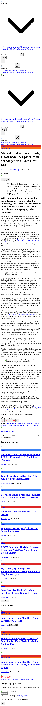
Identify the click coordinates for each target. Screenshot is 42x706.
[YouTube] (4, 678)
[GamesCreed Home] (8, 2)
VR (32, 47)
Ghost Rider (34, 425)
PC (2, 70)
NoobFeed (26, 679)
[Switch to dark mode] (4, 57)
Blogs (12, 49)
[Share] (17, 420)
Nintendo (26, 47)
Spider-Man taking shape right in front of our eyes (21, 408)
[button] (2, 51)
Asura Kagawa (5, 519)
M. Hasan (4, 578)
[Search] (22, 54)
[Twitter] (2, 678)
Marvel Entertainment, (19, 423)
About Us (4, 679)
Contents (4, 180)
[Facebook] (6, 678)
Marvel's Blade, (25, 425)
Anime (16, 49)
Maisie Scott (14, 170)
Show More (5, 601)
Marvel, (9, 423)
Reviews (7, 49)
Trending (30, 49)
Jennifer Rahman (6, 483)
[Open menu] (3, 61)
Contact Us (10, 679)
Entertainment (22, 49)
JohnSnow (4, 464)
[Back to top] (3, 703)
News (3, 49)
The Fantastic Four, (13, 425)
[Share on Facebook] (2, 420)
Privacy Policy (23, 696)
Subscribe (5, 693)
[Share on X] (6, 420)
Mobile (37, 47)
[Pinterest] (10, 678)
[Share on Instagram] (10, 420)
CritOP (32, 679)
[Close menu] (17, 65)
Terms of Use (18, 679)
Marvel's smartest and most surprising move (21, 314)
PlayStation (10, 47)
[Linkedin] (8, 678)
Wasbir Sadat (5, 597)
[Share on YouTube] (13, 420)
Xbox (18, 47)
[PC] (3, 47)
